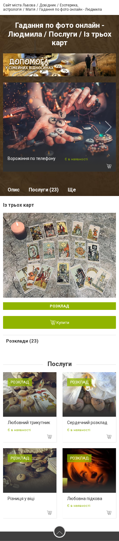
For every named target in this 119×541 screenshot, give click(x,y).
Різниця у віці (21, 498)
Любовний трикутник (29, 422)
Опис (14, 190)
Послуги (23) (44, 190)
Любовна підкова (84, 498)
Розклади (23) (22, 341)
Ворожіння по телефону (32, 158)
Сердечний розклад (87, 422)
